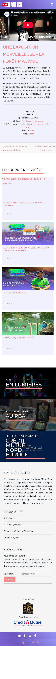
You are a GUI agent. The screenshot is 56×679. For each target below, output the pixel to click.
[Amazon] (35, 636)
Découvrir (30, 121)
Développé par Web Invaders (28, 643)
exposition (32, 124)
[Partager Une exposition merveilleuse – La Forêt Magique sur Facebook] (32, 130)
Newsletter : (12, 574)
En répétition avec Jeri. (16, 292)
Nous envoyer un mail (13, 525)
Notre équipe (9, 518)
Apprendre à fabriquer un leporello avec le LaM (14, 148)
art (19, 124)
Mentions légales (11, 537)
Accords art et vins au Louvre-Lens (45, 148)
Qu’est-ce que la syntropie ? (19, 337)
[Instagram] (30, 636)
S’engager (38, 121)
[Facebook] (25, 636)
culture (24, 124)
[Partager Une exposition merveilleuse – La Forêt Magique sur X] (32, 134)
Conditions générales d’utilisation (18, 531)
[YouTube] (19, 636)
